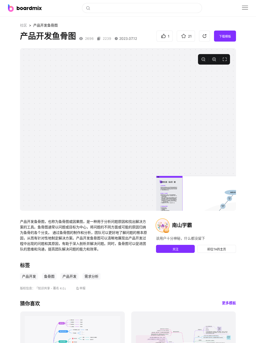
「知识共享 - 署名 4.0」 (51, 288)
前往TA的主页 (216, 249)
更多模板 (229, 303)
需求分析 (91, 276)
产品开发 (29, 276)
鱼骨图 (49, 276)
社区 (23, 25)
